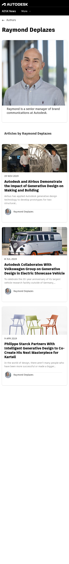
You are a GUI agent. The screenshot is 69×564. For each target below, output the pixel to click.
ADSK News (9, 11)
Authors (11, 20)
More (24, 11)
